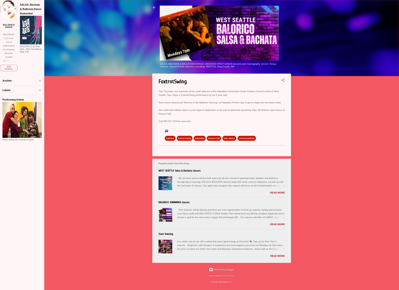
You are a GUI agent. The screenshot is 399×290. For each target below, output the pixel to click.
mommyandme (247, 138)
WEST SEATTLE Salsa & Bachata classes (180, 170)
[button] (283, 80)
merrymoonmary (228, 276)
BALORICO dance (9, 26)
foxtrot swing (184, 138)
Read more (277, 192)
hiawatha (199, 138)
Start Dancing (166, 234)
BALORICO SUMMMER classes (174, 202)
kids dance (229, 138)
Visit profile (9, 68)
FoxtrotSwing (173, 81)
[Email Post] (166, 132)
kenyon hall (214, 138)
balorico (170, 138)
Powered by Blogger (223, 269)
